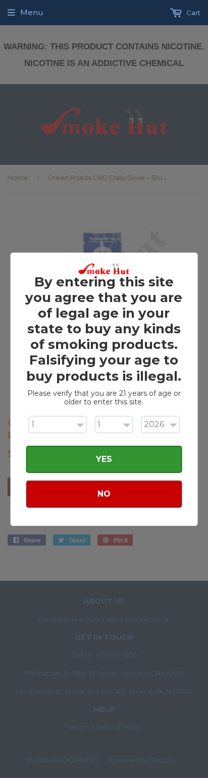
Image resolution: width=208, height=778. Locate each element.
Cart (192, 13)
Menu (31, 12)
